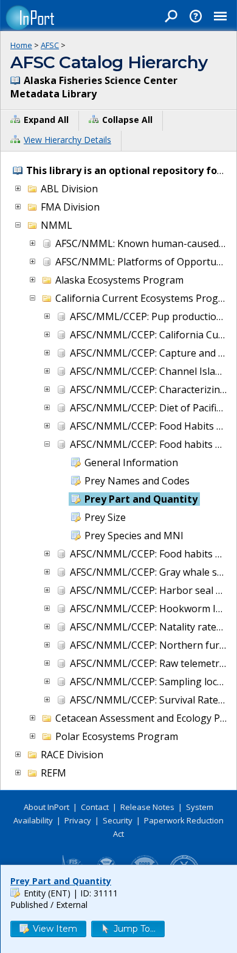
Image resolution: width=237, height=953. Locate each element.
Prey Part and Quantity (60, 881)
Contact (95, 806)
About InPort (46, 806)
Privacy (77, 820)
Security (117, 820)
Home (21, 45)
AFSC (50, 45)
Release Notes (147, 806)
